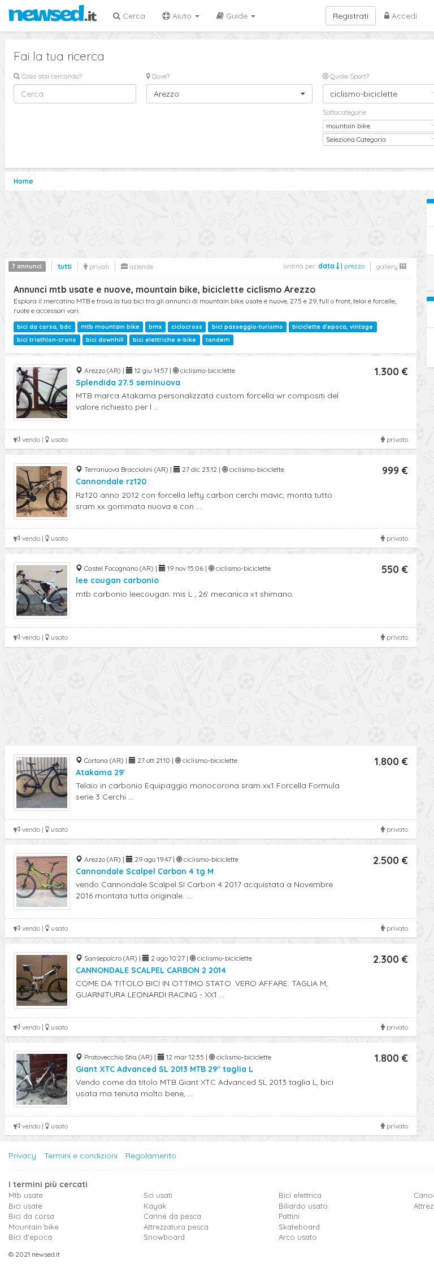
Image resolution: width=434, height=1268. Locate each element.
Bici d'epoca (30, 1236)
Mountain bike (33, 1226)
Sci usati (158, 1195)
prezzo (354, 266)
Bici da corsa (31, 1216)
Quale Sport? (348, 76)
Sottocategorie (344, 112)
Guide (237, 16)
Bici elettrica (300, 1195)
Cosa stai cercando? (51, 76)
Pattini (289, 1216)
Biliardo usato (303, 1205)
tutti (65, 266)
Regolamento (150, 1155)
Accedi (403, 16)
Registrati (350, 16)
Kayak (155, 1205)
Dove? (160, 76)
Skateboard (299, 1226)
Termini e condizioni (81, 1155)
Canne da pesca (172, 1216)
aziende (140, 266)
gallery (388, 266)
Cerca (132, 16)
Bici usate (25, 1205)
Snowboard (164, 1236)
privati (98, 266)
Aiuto (182, 16)
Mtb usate (25, 1195)
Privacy (22, 1155)
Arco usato (298, 1236)
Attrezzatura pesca (176, 1226)
